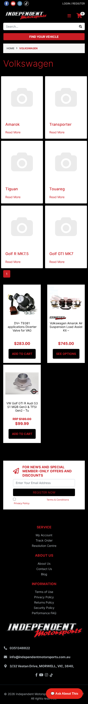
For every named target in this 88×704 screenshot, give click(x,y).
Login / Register (73, 3)
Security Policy (44, 607)
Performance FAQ (44, 613)
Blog (44, 574)
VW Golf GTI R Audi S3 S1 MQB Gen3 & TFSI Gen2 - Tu (22, 406)
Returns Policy (44, 602)
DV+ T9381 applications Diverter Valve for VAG (22, 326)
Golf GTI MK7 (61, 253)
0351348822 (20, 648)
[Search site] (80, 26)
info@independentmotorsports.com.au (40, 657)
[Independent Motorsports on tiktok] (26, 3)
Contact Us (44, 569)
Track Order (44, 540)
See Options (66, 354)
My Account (44, 535)
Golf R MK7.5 (17, 253)
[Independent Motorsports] (25, 15)
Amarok (12, 124)
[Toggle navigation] (69, 16)
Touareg (57, 189)
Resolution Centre (44, 545)
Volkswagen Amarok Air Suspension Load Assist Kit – (66, 326)
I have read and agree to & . (43, 501)
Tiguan (11, 189)
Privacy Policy (21, 503)
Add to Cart (22, 354)
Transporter (60, 124)
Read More (13, 132)
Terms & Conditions (58, 499)
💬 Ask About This (64, 693)
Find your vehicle (44, 36)
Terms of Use (44, 592)
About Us (44, 563)
